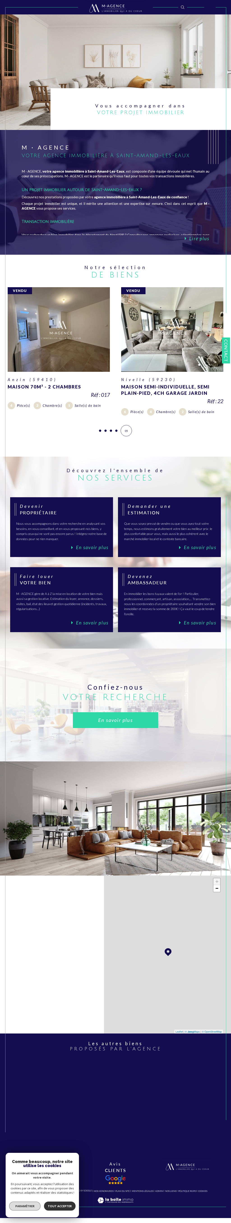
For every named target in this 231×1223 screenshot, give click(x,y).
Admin (159, 1202)
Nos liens (170, 1202)
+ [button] (216, 893)
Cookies (202, 1203)
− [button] (216, 900)
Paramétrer (25, 1206)
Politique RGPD (187, 1202)
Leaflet (179, 1043)
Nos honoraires (103, 1202)
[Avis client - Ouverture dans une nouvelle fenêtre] (115, 1191)
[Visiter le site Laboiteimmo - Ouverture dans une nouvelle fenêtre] (115, 1216)
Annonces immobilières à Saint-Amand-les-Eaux (119, 1110)
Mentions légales (142, 1202)
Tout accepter (60, 1206)
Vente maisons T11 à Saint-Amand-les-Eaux (119, 1144)
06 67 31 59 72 (70, 947)
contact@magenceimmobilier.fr (50, 971)
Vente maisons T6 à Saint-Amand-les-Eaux (118, 1135)
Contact (226, 350)
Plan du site (122, 1202)
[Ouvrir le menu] (210, 7)
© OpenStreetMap (212, 1043)
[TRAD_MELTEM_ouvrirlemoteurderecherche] (183, 7)
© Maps (192, 1043)
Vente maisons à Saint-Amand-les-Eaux (119, 1084)
